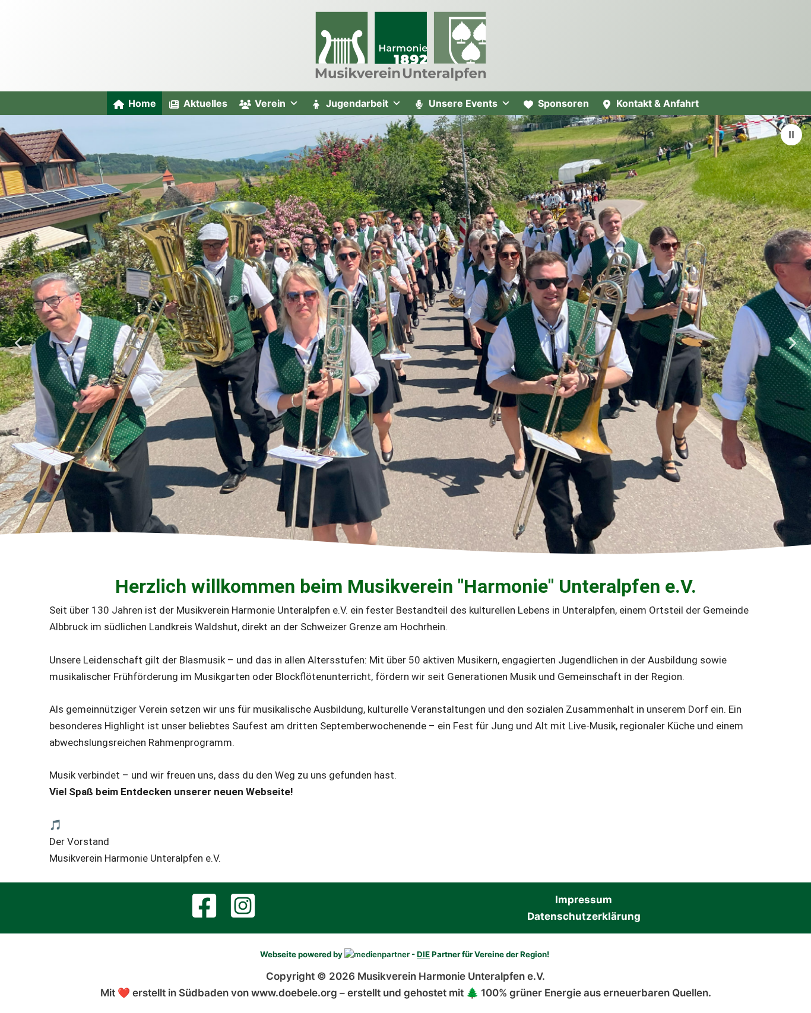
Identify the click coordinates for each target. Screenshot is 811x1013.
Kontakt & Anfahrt (657, 103)
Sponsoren (563, 103)
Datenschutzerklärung (584, 916)
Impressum (583, 900)
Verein (270, 103)
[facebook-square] (208, 905)
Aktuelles (205, 103)
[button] (791, 134)
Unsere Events (463, 103)
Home (142, 103)
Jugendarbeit (357, 103)
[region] (405, 343)
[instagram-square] (247, 905)
